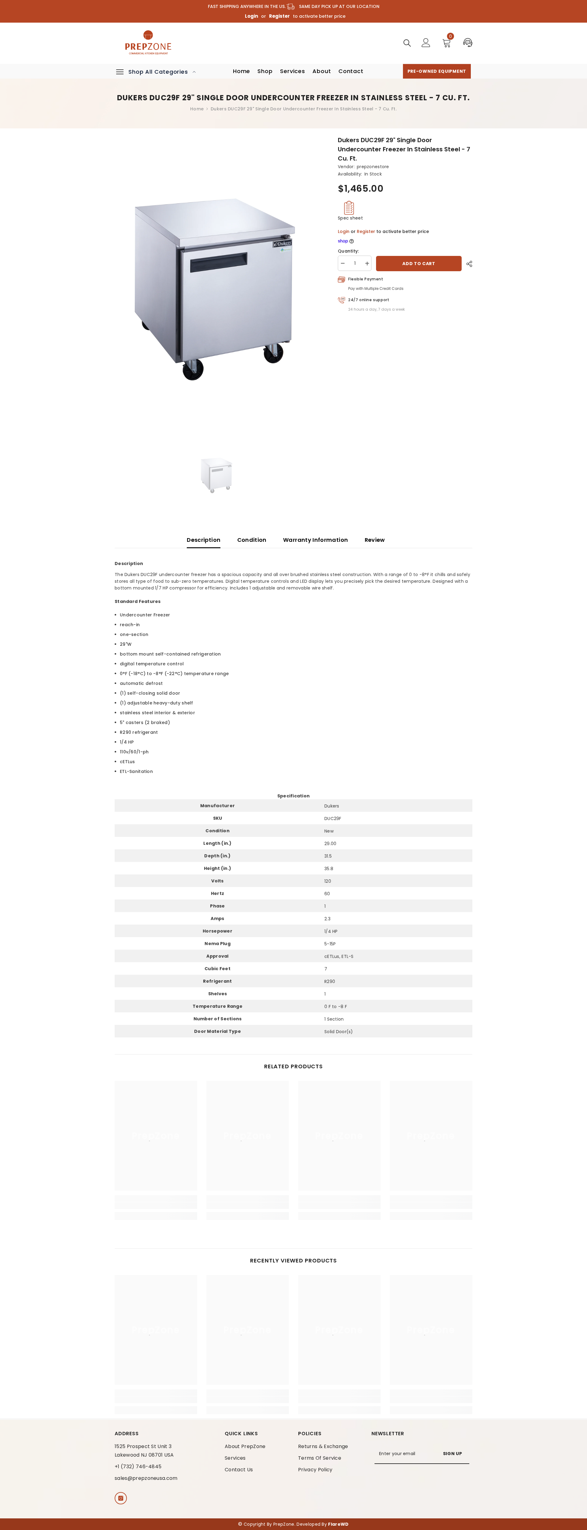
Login (251, 16)
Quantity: (348, 251)
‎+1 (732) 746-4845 (138, 1466)
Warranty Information (315, 540)
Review (375, 540)
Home (197, 109)
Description (203, 540)
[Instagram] (121, 1498)
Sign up (452, 1454)
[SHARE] (467, 264)
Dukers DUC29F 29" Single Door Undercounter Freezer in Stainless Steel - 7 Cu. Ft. (404, 149)
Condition (252, 540)
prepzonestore (373, 167)
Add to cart (418, 264)
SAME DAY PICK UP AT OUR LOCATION (337, 6)
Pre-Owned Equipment (437, 71)
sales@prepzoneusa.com (146, 1478)
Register (279, 16)
